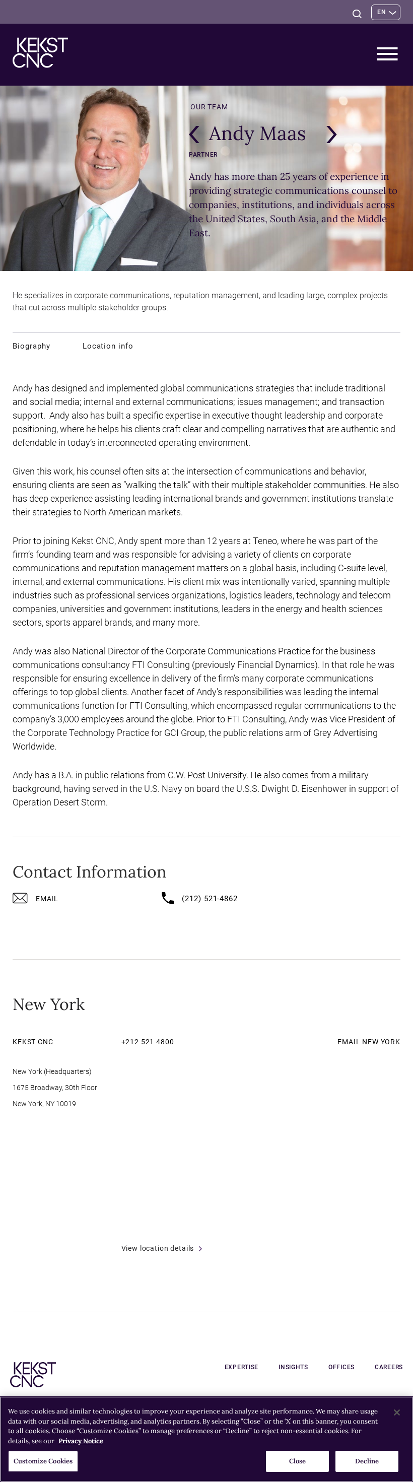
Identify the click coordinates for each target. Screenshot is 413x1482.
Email (47, 899)
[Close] (397, 1412)
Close (297, 1461)
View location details (157, 1248)
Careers (389, 1367)
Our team (209, 107)
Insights (293, 1367)
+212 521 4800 (147, 1042)
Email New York (368, 1042)
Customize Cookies (43, 1461)
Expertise (241, 1367)
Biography (31, 346)
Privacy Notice (80, 1441)
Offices (341, 1367)
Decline (367, 1461)
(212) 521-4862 (210, 898)
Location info (108, 346)
